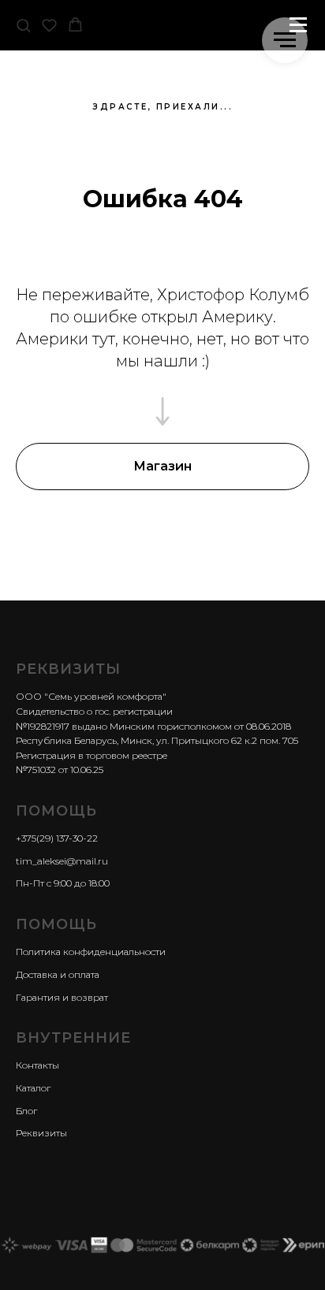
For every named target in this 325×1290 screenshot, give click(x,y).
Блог (26, 1111)
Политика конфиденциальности (91, 951)
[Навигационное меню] (285, 40)
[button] (23, 24)
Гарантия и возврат (62, 997)
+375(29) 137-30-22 (57, 838)
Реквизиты (41, 1133)
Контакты (37, 1065)
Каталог (33, 1088)
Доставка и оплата (57, 974)
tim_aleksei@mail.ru (62, 861)
